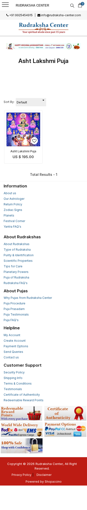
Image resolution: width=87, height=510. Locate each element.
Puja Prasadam (14, 309)
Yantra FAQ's (12, 226)
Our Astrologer (14, 199)
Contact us (11, 357)
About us (10, 193)
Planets (9, 215)
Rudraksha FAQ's (16, 283)
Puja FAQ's (11, 320)
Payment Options (16, 346)
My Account (12, 335)
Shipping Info (13, 378)
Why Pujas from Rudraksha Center (28, 298)
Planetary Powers (16, 272)
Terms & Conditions (18, 383)
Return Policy (13, 204)
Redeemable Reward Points (24, 400)
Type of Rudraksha (17, 249)
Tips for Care (13, 266)
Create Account (15, 340)
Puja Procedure (14, 303)
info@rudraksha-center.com (60, 15)
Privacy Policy (21, 475)
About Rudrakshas (16, 244)
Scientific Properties (18, 261)
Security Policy (14, 372)
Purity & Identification (19, 255)
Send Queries (13, 352)
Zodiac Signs (13, 210)
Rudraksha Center (32, 5)
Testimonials (13, 389)
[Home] (43, 28)
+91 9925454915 (20, 15)
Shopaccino (53, 481)
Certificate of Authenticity (22, 394)
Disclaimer (43, 475)
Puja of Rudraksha (16, 277)
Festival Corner (14, 221)
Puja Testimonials (16, 314)
